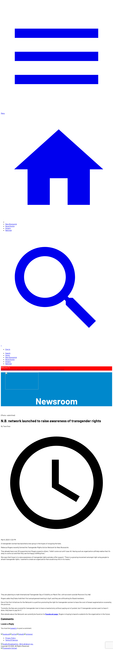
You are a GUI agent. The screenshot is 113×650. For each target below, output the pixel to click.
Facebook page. (51, 614)
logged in (13, 628)
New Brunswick (11, 224)
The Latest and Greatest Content (33, 369)
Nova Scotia (9, 226)
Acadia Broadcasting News (11, 369)
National (8, 230)
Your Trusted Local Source (54, 369)
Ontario (8, 228)
